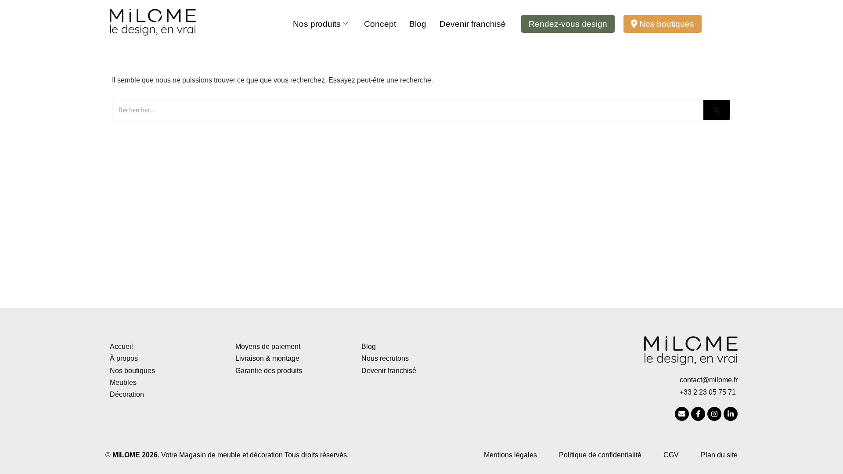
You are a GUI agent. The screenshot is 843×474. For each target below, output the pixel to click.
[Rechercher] (717, 110)
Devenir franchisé (473, 24)
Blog (417, 24)
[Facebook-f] (698, 414)
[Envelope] (682, 414)
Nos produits (317, 24)
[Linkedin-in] (731, 414)
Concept (380, 24)
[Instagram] (714, 414)
